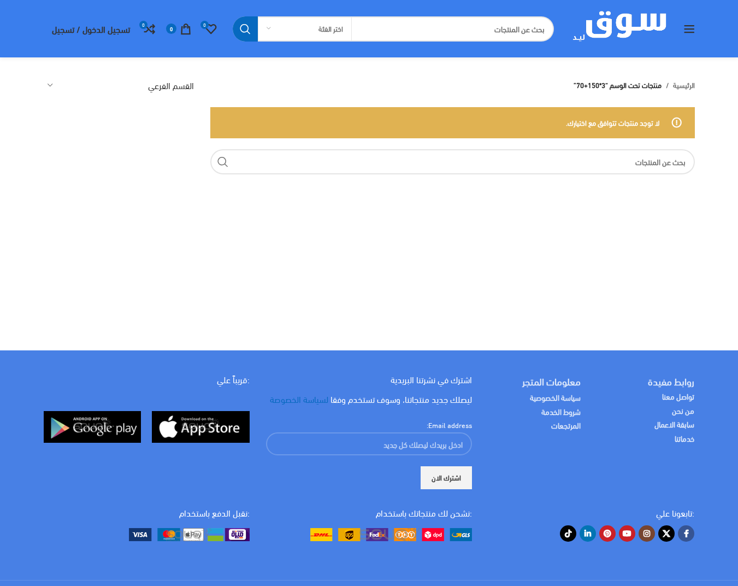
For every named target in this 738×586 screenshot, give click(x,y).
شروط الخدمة (561, 411)
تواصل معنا (678, 396)
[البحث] (245, 29)
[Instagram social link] (647, 533)
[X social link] (666, 533)
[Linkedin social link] (588, 533)
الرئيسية (684, 85)
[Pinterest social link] (607, 533)
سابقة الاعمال (673, 424)
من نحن (683, 410)
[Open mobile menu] (689, 29)
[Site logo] (618, 27)
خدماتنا (684, 438)
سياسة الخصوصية (555, 397)
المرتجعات (566, 425)
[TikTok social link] (568, 533)
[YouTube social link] (627, 533)
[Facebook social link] (686, 533)
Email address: (449, 425)
